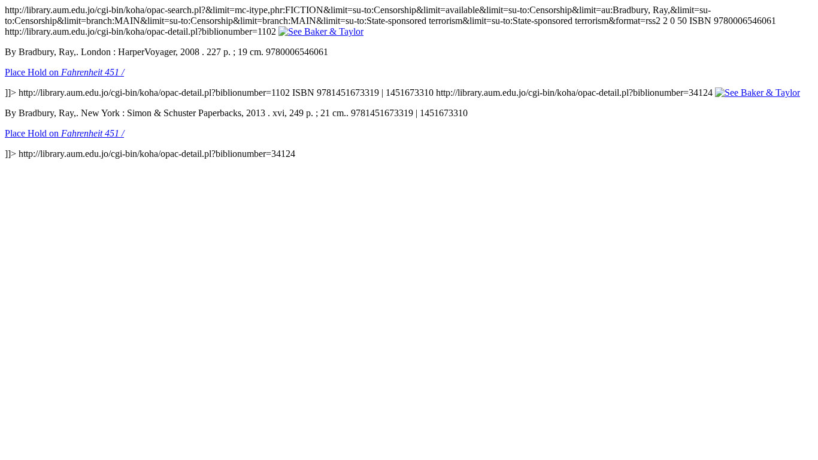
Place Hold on (64, 72)
